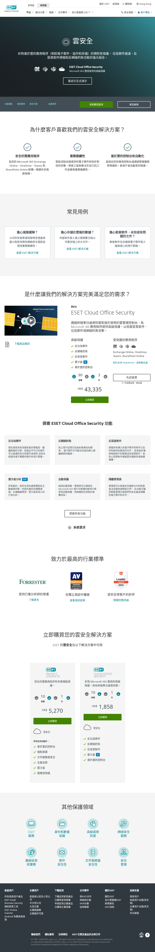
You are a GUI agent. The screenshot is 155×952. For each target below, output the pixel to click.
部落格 (115, 3)
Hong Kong (145, 3)
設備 (80, 380)
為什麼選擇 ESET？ (81, 12)
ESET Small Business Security (14, 901)
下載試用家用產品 (64, 896)
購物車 (128, 3)
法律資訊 (63, 934)
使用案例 (21, 104)
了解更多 (34, 600)
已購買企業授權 (63, 906)
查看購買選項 (96, 104)
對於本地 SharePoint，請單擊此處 (130, 362)
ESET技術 (109, 906)
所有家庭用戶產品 (14, 896)
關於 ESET (104, 3)
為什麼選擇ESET (113, 899)
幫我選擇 (134, 104)
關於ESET (109, 896)
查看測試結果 (77, 600)
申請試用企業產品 (64, 903)
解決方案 (40, 12)
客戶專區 (145, 12)
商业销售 (128, 12)
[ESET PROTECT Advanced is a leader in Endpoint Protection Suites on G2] (121, 590)
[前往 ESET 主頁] (11, 8)
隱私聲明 (49, 934)
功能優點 (8, 104)
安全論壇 (134, 912)
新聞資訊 (109, 903)
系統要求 (52, 104)
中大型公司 (35, 902)
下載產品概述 (22, 343)
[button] (31, 320)
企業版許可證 (36, 913)
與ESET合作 (85, 896)
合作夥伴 (62, 12)
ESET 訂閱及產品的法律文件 (86, 934)
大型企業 (34, 906)
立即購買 (89, 399)
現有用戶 (134, 896)
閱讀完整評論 (121, 600)
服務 (51, 12)
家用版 (31, 5)
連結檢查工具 (11, 906)
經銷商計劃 (85, 899)
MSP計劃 (84, 903)
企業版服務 (35, 909)
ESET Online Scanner (11, 911)
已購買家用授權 (63, 899)
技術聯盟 (84, 906)
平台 (28, 12)
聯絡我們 (35, 934)
